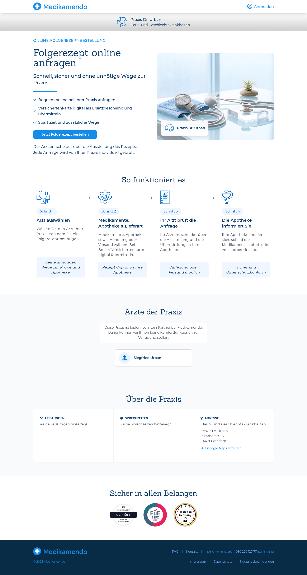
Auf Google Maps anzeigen (221, 448)
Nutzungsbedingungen (257, 562)
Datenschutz (223, 562)
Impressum (197, 562)
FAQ (175, 551)
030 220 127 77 (246, 551)
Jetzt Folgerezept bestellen (65, 134)
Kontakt (192, 551)
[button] (153, 357)
